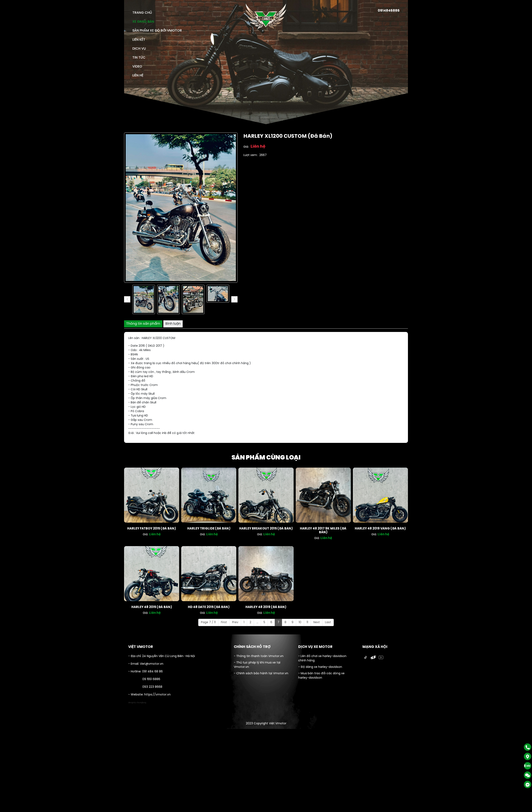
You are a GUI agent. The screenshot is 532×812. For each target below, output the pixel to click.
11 (307, 622)
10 (300, 622)
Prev (235, 622)
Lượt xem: (250, 155)
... (257, 622)
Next (316, 622)
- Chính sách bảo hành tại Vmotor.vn (261, 673)
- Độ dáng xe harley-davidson (320, 667)
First (224, 622)
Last (328, 622)
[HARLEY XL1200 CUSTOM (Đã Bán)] (143, 299)
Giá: (246, 147)
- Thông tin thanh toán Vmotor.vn (258, 656)
